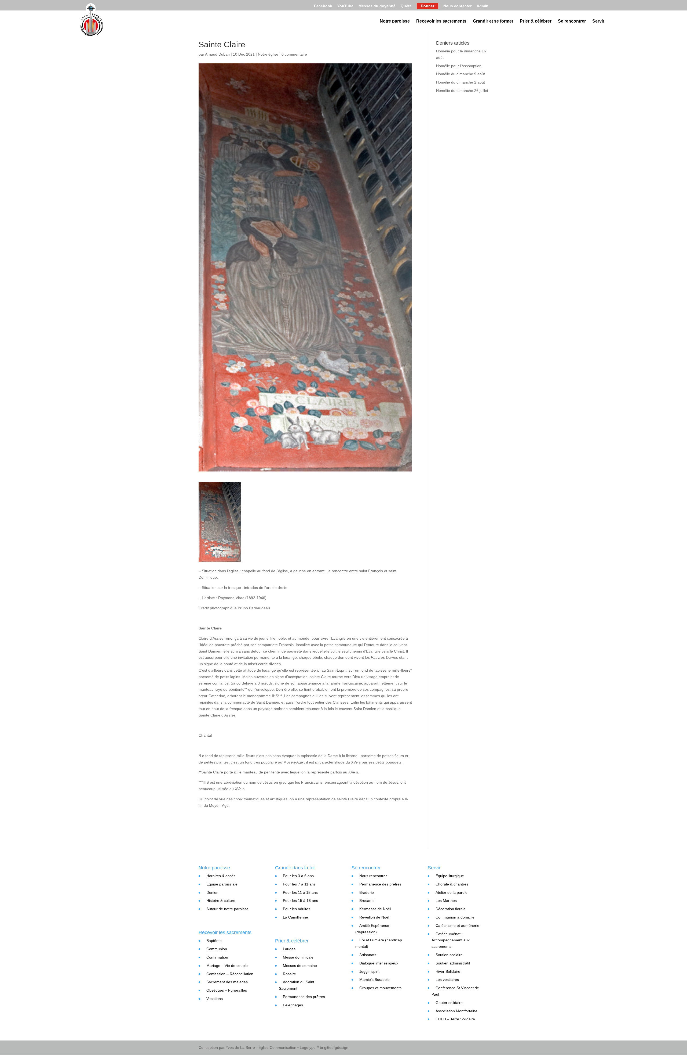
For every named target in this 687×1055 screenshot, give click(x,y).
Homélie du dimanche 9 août (460, 74)
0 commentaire (294, 54)
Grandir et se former (493, 21)
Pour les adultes (296, 909)
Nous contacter (457, 6)
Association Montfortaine (456, 1011)
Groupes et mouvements (380, 988)
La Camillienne (295, 917)
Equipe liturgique (450, 876)
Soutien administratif (453, 963)
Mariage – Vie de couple (227, 965)
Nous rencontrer (373, 876)
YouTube (345, 6)
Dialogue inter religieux (378, 963)
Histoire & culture (220, 900)
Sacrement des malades (227, 982)
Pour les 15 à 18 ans (300, 900)
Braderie (366, 892)
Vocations (214, 998)
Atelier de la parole (451, 892)
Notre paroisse (395, 21)
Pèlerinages (293, 1005)
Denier (212, 892)
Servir (598, 21)
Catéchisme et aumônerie (457, 925)
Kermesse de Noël (375, 909)
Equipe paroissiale (221, 884)
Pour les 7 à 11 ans (299, 884)
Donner (427, 6)
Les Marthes (446, 900)
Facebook (323, 6)
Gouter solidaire (449, 1002)
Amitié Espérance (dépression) (372, 928)
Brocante (367, 900)
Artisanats (367, 955)
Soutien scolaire (449, 955)
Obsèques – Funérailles (226, 990)
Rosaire (289, 974)
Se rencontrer (572, 21)
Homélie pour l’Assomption (458, 66)
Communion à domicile (455, 917)
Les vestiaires (447, 979)
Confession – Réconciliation (229, 974)
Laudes (289, 949)
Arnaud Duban (217, 54)
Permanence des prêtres (304, 997)
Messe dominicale (298, 957)
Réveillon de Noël (374, 917)
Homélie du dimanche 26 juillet (462, 90)
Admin (482, 6)
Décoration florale (451, 909)
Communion (216, 949)
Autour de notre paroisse (227, 909)
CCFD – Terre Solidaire (455, 1019)
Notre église (268, 54)
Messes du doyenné (377, 6)
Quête (406, 6)
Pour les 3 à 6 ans (298, 876)
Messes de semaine (300, 965)
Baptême (214, 940)
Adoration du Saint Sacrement (296, 985)
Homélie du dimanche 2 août (460, 82)
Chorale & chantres (452, 884)
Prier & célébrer (535, 21)
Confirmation (217, 957)
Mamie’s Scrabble (374, 979)
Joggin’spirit (369, 971)
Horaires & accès (220, 876)
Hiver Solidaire (448, 971)
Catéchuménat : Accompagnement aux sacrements (451, 940)
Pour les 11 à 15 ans (300, 892)
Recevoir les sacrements (441, 21)
